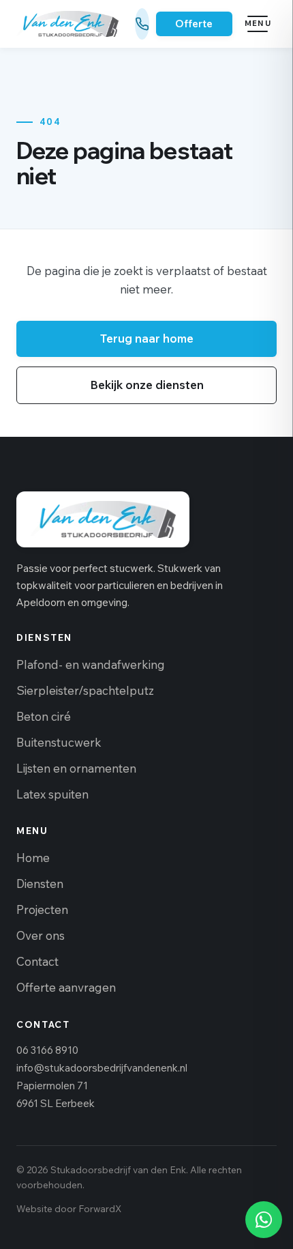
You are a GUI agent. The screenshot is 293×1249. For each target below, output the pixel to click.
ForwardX (99, 1208)
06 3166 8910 (47, 1050)
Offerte (194, 23)
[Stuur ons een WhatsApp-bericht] (263, 1219)
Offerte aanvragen (66, 987)
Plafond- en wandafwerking (90, 664)
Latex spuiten (52, 794)
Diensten (39, 883)
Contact (37, 961)
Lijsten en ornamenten (76, 768)
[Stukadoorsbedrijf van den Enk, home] (67, 24)
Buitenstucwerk (59, 742)
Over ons (40, 935)
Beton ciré (43, 716)
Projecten (42, 909)
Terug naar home (147, 338)
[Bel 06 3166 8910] (142, 24)
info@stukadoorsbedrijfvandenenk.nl (101, 1067)
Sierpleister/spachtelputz (85, 690)
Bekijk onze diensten (147, 384)
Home (33, 857)
